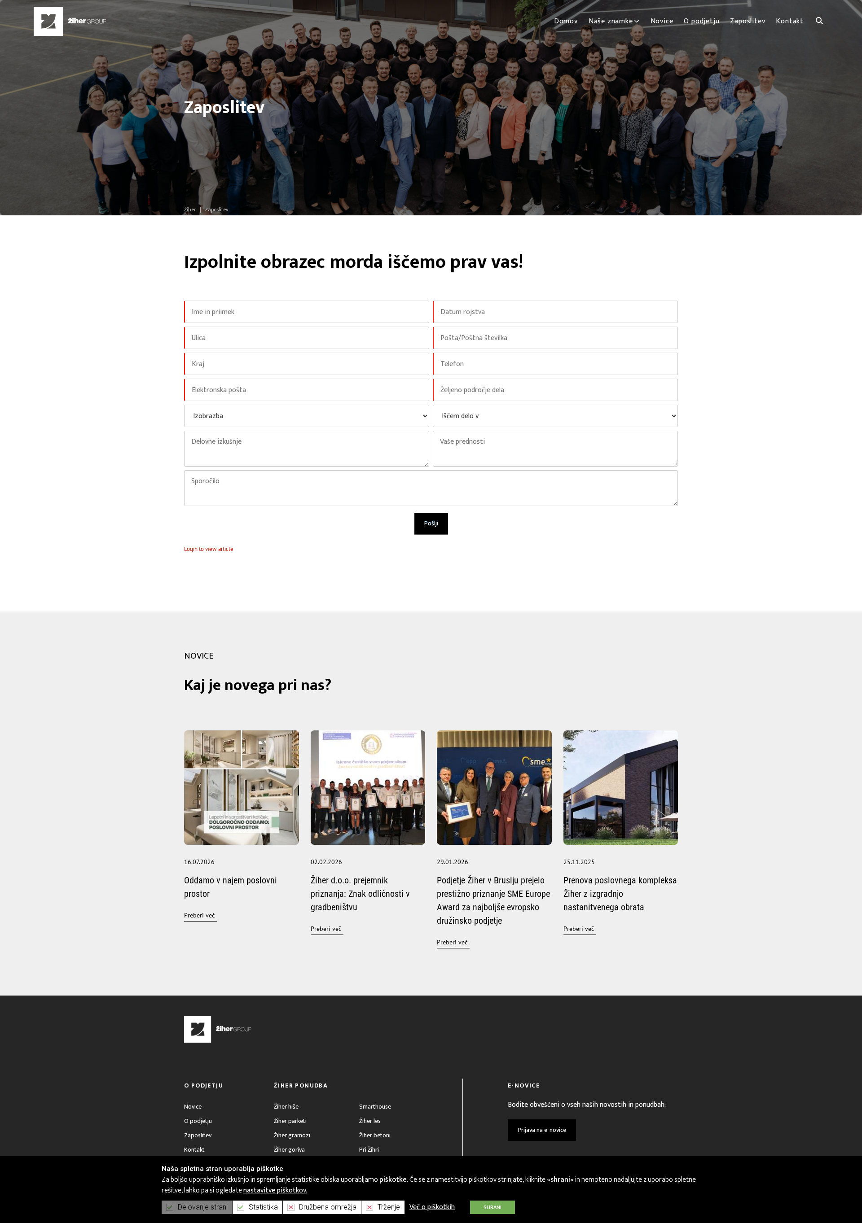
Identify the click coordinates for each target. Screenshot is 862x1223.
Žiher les (370, 1121)
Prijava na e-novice (542, 1130)
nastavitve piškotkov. (275, 1190)
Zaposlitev (197, 1135)
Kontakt (194, 1149)
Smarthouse (375, 1106)
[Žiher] (70, 21)
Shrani (492, 1207)
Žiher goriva (289, 1149)
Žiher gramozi (292, 1135)
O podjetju (198, 1121)
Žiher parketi (290, 1121)
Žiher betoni (375, 1135)
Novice (193, 1106)
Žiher (190, 209)
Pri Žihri (369, 1149)
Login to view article (208, 549)
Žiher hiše (286, 1106)
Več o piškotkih (432, 1207)
